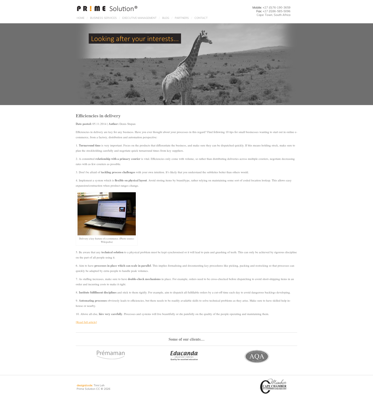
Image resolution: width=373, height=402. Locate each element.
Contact (201, 18)
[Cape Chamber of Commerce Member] (274, 386)
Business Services (103, 18)
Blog (165, 18)
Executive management (139, 18)
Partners (182, 18)
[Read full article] (86, 322)
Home (81, 18)
